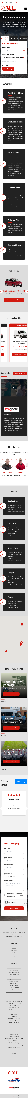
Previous (2, 808)
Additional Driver (14, 970)
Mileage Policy (14, 985)
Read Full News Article (11, 694)
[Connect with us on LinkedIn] (17, 2)
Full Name (7, 848)
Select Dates (5, 65)
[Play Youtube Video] (14, 390)
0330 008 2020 (8, 2)
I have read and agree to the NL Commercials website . (15, 895)
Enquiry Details (8, 880)
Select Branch (8, 873)
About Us (14, 948)
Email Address (8, 857)
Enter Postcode (6, 47)
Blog (14, 954)
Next (26, 808)
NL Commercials (8, 1095)
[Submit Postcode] (24, 50)
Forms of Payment (14, 987)
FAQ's (14, 952)
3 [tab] (14, 480)
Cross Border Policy (14, 974)
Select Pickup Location (8, 54)
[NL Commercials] (8, 8)
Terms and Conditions (14, 956)
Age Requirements (14, 972)
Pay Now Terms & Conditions (14, 992)
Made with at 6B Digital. (14, 1097)
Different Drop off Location (9, 61)
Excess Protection (14, 981)
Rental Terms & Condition (14, 968)
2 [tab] (12, 480)
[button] (6, 651)
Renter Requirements (14, 989)
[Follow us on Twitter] (20, 2)
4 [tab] (15, 480)
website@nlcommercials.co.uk (14, 936)
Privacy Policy (14, 959)
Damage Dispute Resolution (14, 979)
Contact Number (9, 864)
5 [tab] (17, 480)
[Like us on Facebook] (24, 2)
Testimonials (14, 950)
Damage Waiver (14, 976)
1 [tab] (10, 480)
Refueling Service (14, 983)
